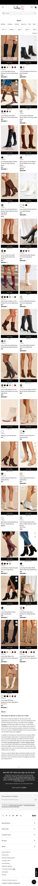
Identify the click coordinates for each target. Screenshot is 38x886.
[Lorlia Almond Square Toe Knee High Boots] (28, 278)
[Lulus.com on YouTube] (17, 815)
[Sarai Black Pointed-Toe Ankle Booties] (28, 48)
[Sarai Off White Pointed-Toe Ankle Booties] (28, 186)
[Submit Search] (35, 13)
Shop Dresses (6, 823)
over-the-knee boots (13, 742)
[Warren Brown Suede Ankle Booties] (28, 366)
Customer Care (6, 834)
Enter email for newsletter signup (10, 799)
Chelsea (10, 24)
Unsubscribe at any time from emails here (10, 806)
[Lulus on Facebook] (9, 815)
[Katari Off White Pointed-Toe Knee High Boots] (9, 677)
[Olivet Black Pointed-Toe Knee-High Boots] (28, 322)
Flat (29, 24)
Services (4, 840)
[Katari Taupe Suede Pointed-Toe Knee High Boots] (28, 633)
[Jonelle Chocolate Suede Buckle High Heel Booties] (9, 232)
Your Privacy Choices (7, 869)
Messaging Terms (27, 777)
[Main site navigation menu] (3, 7)
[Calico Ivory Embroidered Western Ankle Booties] (9, 499)
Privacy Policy (19, 805)
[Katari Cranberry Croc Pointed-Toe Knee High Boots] (9, 278)
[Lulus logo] (19, 7)
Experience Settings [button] (7, 866)
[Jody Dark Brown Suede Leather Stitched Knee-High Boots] (9, 186)
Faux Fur (23, 24)
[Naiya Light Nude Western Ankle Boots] (28, 455)
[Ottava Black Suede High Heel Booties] (9, 589)
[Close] (36, 869)
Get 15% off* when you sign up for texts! (19, 772)
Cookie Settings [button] (6, 863)
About (3, 846)
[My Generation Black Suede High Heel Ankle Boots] (28, 544)
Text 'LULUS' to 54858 (19, 787)
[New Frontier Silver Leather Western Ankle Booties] (28, 499)
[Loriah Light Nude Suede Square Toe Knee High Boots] (28, 92)
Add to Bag (9, 62)
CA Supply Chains (6, 860)
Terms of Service (19, 777)
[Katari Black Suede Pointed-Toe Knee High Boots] (9, 48)
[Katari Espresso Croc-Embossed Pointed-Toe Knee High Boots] (9, 366)
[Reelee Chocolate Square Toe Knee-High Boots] (9, 92)
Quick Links (5, 829)
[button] (36, 24)
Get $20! (36, 873)
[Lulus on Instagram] (3, 815)
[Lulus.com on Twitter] (13, 815)
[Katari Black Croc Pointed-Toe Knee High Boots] (9, 633)
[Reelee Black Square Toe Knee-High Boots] (28, 232)
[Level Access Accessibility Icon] (34, 815)
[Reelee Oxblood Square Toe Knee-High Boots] (9, 544)
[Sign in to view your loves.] (32, 7)
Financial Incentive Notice (14, 778)
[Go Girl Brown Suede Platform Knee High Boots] (28, 138)
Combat (16, 24)
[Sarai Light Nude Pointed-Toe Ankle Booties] (28, 589)
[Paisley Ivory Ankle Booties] (9, 412)
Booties (3, 24)
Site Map (4, 874)
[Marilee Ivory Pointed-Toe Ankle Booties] (28, 412)
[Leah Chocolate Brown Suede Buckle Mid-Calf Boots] (9, 322)
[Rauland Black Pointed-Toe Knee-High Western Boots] (9, 138)
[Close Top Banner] (36, 2)
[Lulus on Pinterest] (6, 815)
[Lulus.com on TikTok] (21, 815)
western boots (30, 742)
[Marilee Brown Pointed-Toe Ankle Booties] (9, 455)
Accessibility (5, 872)
